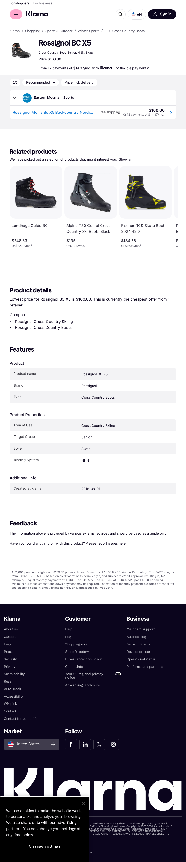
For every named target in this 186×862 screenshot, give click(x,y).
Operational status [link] (141, 659)
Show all (125, 159)
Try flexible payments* (132, 68)
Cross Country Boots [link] (128, 31)
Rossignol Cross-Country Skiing (44, 321)
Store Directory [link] (77, 652)
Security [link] (10, 659)
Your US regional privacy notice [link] (84, 676)
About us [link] (11, 629)
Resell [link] (8, 681)
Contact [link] (10, 711)
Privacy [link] (9, 667)
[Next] (169, 207)
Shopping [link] (32, 31)
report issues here (111, 543)
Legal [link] (8, 644)
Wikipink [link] (10, 704)
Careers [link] (10, 637)
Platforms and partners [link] (145, 667)
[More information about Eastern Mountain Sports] (14, 98)
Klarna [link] (15, 31)
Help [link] (68, 629)
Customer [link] (78, 619)
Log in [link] (70, 637)
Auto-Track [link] (12, 689)
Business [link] (138, 619)
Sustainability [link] (14, 674)
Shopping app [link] (76, 644)
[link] (71, 744)
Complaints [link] (74, 667)
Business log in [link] (138, 637)
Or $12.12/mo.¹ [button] (76, 246)
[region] (44, 829)
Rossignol (89, 386)
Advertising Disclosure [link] (82, 685)
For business (42, 3)
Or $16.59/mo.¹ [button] (131, 246)
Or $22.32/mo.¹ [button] (22, 246)
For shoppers (20, 3)
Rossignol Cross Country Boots (43, 327)
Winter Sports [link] (89, 31)
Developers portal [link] (140, 652)
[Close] (83, 803)
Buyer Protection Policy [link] (83, 659)
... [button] (106, 31)
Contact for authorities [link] (21, 719)
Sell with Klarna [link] (138, 644)
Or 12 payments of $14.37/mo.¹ (144, 114)
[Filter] (15, 82)
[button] (137, 14)
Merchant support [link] (141, 629)
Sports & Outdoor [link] (59, 31)
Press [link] (8, 652)
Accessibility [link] (13, 696)
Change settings (44, 846)
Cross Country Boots (98, 397)
